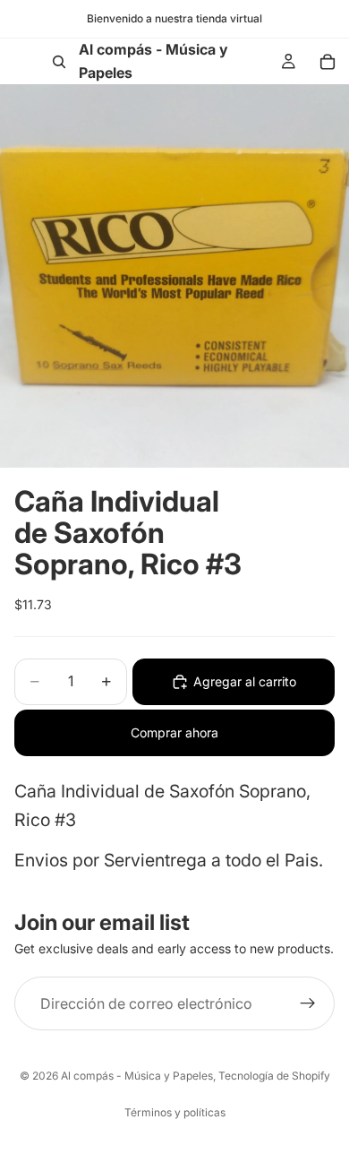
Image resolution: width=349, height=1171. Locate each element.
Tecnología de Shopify (274, 1075)
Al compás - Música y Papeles (137, 1075)
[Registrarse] (308, 1003)
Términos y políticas (175, 1112)
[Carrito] (327, 62)
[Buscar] (59, 62)
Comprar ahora (174, 732)
